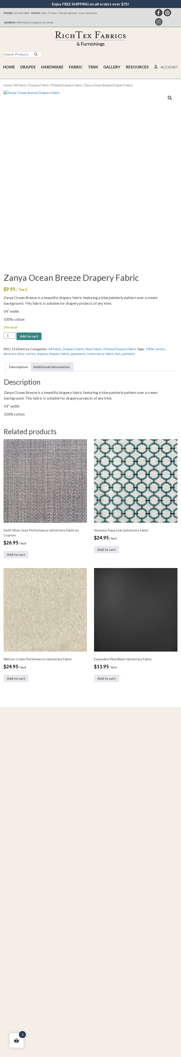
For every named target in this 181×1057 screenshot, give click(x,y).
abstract (10, 354)
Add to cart (29, 336)
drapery (42, 354)
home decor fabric (100, 354)
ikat (118, 354)
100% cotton (155, 349)
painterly (128, 354)
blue (20, 354)
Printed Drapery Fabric (66, 85)
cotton (30, 354)
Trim (93, 67)
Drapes (28, 67)
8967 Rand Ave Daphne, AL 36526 (35, 22)
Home (9, 67)
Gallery (111, 67)
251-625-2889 (21, 13)
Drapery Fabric (39, 85)
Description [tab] (18, 367)
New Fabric (94, 349)
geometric (78, 354)
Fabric (75, 67)
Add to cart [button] (16, 554)
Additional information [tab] (51, 367)
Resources (137, 67)
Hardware (52, 67)
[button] (170, 98)
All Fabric (20, 85)
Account (169, 67)
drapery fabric (59, 354)
